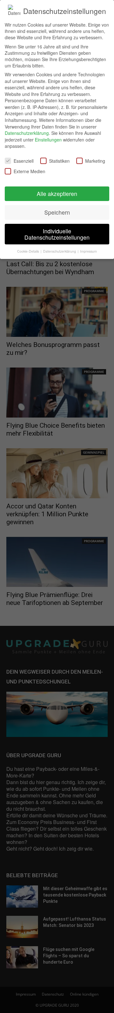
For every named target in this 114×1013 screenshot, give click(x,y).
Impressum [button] (88, 251)
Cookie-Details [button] (28, 251)
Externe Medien (29, 171)
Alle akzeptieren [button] (57, 194)
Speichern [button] (57, 212)
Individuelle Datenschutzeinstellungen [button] (57, 234)
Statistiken (59, 161)
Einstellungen (48, 139)
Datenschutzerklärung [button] (60, 251)
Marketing (95, 161)
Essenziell (24, 161)
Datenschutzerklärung (27, 133)
